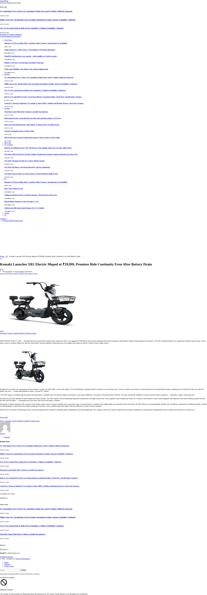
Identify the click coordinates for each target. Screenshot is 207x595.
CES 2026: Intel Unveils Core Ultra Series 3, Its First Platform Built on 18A (31, 174)
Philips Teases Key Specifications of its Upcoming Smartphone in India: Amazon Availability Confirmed (37, 20)
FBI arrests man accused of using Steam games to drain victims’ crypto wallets (32, 137)
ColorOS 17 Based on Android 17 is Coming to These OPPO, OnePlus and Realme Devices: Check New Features (44, 103)
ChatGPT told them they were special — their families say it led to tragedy (30, 56)
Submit (23, 570)
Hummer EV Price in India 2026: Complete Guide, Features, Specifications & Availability (35, 43)
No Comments (20, 271)
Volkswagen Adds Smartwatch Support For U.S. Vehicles (24, 208)
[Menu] (1, 221)
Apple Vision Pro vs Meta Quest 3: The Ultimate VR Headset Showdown (29, 50)
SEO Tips (7, 143)
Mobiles (7, 74)
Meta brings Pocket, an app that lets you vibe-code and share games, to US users (32, 118)
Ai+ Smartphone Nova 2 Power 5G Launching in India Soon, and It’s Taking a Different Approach (36, 11)
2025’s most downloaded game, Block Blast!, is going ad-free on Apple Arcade (31, 125)
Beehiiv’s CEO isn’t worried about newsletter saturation (24, 63)
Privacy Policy (9, 566)
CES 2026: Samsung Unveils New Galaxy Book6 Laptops (24, 161)
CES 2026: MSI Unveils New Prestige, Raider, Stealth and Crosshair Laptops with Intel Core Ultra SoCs (41, 154)
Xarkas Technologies (23, 559)
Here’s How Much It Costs (13, 188)
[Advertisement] (103, 239)
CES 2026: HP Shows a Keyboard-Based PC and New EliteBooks (27, 167)
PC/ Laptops (8, 145)
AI (5, 215)
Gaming (7, 108)
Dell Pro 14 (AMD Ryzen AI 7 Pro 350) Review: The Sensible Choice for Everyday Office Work (38, 148)
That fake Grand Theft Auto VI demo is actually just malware (26, 112)
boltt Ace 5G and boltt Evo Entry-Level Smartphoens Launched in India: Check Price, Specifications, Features (43, 97)
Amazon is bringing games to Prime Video (19, 131)
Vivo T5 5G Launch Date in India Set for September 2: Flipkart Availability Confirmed (32, 28)
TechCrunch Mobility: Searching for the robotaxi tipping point (26, 69)
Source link (4, 417)
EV (5, 179)
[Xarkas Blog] (10, 36)
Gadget (6, 213)
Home (2, 256)
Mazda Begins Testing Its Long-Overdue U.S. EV (21, 201)
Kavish (7, 271)
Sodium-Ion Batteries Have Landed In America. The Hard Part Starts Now (30, 195)
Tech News (8, 40)
